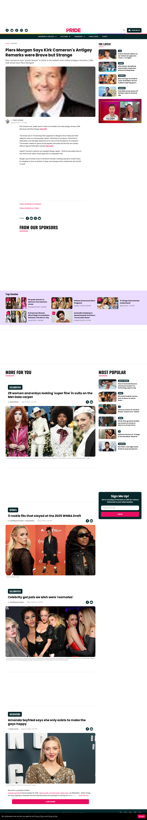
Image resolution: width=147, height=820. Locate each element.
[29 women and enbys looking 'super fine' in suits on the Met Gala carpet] (50, 431)
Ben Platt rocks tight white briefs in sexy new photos (128, 448)
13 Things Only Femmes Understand (129, 302)
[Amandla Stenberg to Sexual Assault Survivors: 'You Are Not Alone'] (61, 316)
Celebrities (122, 76)
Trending (78, 37)
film (120, 51)
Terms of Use (52, 816)
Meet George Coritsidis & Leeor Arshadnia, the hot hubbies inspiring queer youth (127, 82)
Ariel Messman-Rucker (17, 521)
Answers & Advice (46, 37)
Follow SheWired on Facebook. (31, 204)
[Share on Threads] (35, 218)
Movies (120, 393)
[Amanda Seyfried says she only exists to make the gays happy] (50, 758)
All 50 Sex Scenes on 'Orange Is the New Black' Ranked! (129, 435)
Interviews (15, 714)
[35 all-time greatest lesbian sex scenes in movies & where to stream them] (107, 421)
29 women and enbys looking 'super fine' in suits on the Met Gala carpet (50, 395)
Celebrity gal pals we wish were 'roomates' (40, 597)
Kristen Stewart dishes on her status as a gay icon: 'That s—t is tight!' (128, 56)
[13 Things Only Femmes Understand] (107, 303)
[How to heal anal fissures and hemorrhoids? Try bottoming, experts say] (107, 384)
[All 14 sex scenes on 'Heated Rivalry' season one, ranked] (107, 409)
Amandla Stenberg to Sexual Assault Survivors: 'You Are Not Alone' (84, 315)
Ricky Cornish (14, 729)
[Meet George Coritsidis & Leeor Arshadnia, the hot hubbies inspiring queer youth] (107, 79)
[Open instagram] (21, 30)
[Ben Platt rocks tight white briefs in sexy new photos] (107, 446)
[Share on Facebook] (27, 218)
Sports (13, 510)
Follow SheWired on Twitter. (30, 208)
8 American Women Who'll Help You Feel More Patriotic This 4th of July (38, 315)
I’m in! (120, 514)
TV (119, 407)
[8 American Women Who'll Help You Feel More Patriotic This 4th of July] (16, 316)
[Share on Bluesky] (39, 218)
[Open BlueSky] (12, 30)
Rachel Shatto (14, 402)
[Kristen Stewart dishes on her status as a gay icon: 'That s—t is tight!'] (107, 54)
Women (14, 43)
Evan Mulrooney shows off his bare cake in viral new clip (128, 93)
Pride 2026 (93, 37)
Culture (64, 37)
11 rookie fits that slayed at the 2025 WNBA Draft (44, 516)
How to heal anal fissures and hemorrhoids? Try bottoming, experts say (127, 386)
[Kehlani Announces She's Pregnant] (61, 303)
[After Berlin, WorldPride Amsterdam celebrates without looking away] (107, 66)
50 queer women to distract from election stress (37, 301)
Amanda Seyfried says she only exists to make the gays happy (47, 722)
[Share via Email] (31, 218)
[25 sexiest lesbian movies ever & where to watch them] (107, 396)
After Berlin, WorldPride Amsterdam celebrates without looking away (127, 68)
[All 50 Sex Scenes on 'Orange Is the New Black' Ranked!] (107, 434)
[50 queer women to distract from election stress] (16, 303)
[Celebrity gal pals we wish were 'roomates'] (50, 631)
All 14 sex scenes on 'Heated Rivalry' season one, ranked (128, 411)
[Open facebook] (7, 30)
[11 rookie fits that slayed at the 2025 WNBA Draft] (50, 550)
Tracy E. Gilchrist (18, 120)
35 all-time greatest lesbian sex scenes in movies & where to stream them (128, 423)
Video (104, 37)
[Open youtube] (26, 30)
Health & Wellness (123, 381)
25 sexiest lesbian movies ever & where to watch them (127, 398)
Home (8, 43)
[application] (120, 111)
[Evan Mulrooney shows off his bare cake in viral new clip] (107, 91)
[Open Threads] (16, 30)
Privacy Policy (39, 816)
